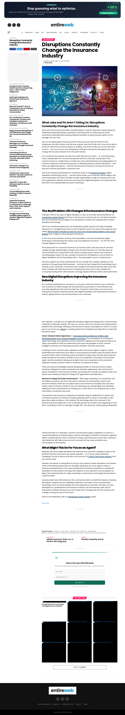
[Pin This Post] (26, 49)
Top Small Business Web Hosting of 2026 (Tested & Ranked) (20, 193)
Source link (45, 503)
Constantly (65, 531)
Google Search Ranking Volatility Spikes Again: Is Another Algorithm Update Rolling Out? (20, 216)
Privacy (78, 704)
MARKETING (29, 32)
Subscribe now (79, 582)
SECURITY (75, 32)
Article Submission (44, 704)
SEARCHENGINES (51, 32)
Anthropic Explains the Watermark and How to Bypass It (19, 99)
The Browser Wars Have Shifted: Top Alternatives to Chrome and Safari (20, 175)
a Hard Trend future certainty (100, 456)
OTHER (101, 32)
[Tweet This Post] (19, 49)
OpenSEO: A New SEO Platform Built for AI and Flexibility (19, 184)
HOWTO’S (94, 32)
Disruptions (75, 531)
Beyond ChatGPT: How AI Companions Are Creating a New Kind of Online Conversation (21, 109)
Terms (86, 704)
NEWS (37, 32)
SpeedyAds (56, 704)
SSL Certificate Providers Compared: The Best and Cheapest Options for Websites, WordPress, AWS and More (20, 121)
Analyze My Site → (108, 13)
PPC (42, 32)
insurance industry (98, 173)
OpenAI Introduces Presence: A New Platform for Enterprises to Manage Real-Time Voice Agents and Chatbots (20, 204)
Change (56, 531)
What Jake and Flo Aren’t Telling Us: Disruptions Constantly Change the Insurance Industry (74, 533)
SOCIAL (66, 32)
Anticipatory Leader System (53, 217)
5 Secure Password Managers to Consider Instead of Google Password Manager (21, 144)
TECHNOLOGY (12, 38)
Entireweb (48, 63)
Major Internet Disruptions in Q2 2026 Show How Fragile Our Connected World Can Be (21, 133)
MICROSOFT (18, 163)
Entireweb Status (68, 704)
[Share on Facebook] (12, 49)
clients (63, 329)
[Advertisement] (23, 68)
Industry (84, 531)
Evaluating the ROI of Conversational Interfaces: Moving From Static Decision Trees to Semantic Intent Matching (21, 156)
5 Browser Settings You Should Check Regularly (19, 166)
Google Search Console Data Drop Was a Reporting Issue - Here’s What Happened (20, 89)
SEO (60, 32)
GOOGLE (11, 84)
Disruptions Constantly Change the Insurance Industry (20, 42)
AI (22, 32)
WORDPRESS (84, 32)
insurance (92, 531)
